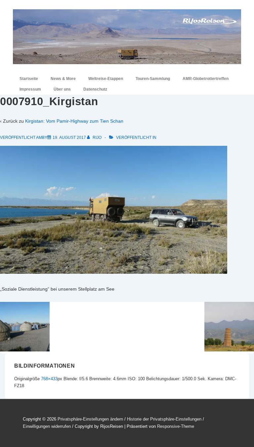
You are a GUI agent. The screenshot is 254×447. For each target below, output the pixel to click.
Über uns (62, 89)
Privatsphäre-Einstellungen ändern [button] (90, 419)
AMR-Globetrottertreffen (206, 78)
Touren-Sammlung (153, 78)
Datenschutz (95, 89)
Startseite (29, 78)
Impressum (30, 89)
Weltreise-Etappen (105, 78)
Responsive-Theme (175, 426)
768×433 (49, 378)
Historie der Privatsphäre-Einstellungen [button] (164, 419)
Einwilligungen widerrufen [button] (47, 426)
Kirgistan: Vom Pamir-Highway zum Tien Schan (74, 121)
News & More (63, 78)
